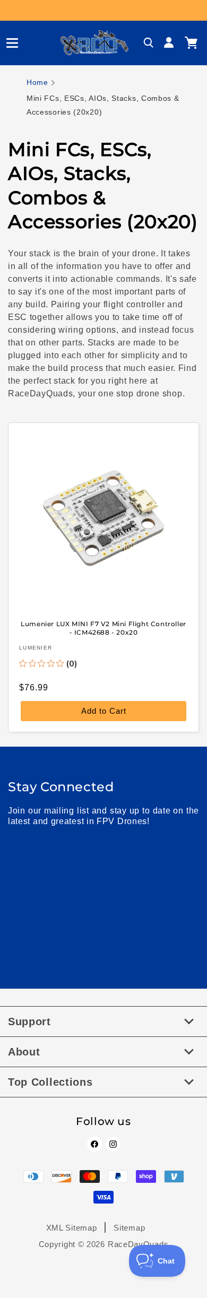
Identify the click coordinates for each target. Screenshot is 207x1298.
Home (37, 82)
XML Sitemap (71, 1227)
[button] (8, 43)
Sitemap (129, 1227)
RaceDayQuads (138, 1244)
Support (29, 1021)
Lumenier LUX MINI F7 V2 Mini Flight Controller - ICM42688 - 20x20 (103, 628)
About (24, 1052)
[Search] (148, 43)
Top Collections (50, 1082)
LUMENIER (35, 648)
